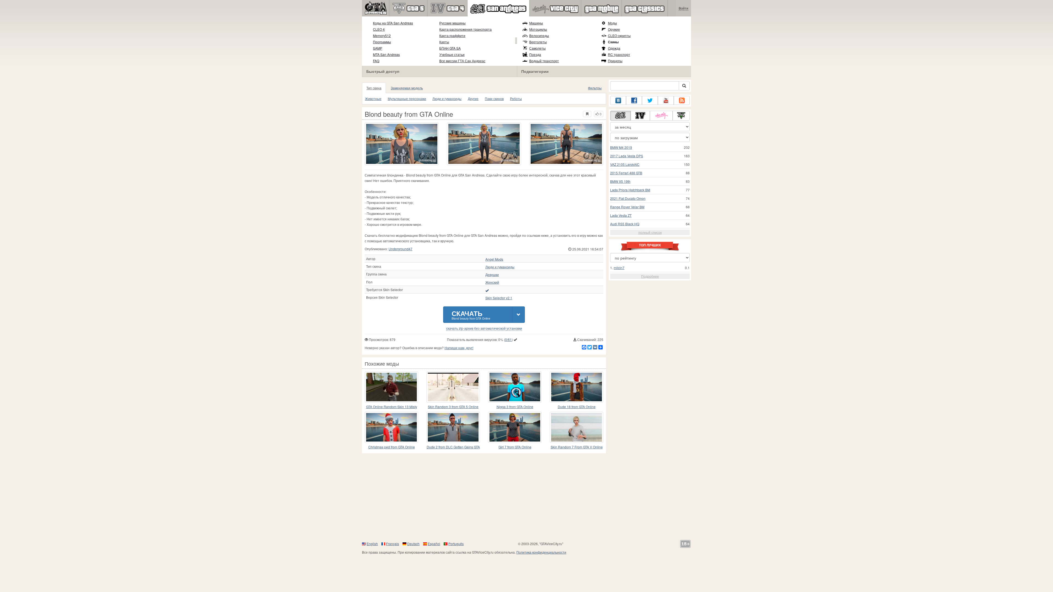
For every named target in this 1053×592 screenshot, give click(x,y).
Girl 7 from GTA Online (515, 447)
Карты (444, 41)
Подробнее (650, 276)
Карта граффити (452, 35)
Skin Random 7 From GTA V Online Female (577, 447)
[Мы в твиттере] (650, 100)
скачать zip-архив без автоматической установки (484, 328)
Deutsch (413, 543)
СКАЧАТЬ (471, 314)
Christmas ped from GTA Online (391, 447)
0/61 (508, 339)
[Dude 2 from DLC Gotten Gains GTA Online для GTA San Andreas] (453, 427)
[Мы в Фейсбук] (634, 100)
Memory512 (382, 35)
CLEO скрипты (619, 35)
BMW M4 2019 (621, 147)
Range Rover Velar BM (627, 206)
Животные (373, 98)
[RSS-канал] (682, 100)
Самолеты (537, 48)
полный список (650, 232)
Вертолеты (538, 41)
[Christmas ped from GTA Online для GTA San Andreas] (391, 427)
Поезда (535, 54)
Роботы (516, 98)
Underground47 (400, 248)
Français (392, 543)
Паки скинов (494, 98)
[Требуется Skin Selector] (487, 290)
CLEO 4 (379, 29)
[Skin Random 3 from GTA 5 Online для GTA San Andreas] (453, 387)
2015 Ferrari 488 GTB (626, 172)
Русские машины (452, 23)
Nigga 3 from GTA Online (515, 406)
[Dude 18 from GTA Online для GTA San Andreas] (576, 387)
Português (456, 543)
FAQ (376, 60)
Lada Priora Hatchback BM (630, 189)
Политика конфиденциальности (541, 552)
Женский (492, 282)
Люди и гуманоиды (447, 98)
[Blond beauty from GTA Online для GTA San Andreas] (402, 144)
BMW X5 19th (620, 181)
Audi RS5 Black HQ (624, 223)
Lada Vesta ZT (621, 215)
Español (434, 543)
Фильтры (595, 88)
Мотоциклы (538, 29)
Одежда (614, 48)
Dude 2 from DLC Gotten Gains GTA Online (453, 447)
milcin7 (619, 267)
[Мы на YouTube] (666, 100)
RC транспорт (619, 54)
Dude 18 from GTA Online (577, 406)
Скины (613, 41)
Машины (536, 23)
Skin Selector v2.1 (498, 298)
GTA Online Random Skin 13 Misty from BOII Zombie (391, 406)
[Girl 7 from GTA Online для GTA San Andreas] (515, 427)
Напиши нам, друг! (459, 347)
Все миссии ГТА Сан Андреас (462, 60)
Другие (473, 98)
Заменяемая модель (407, 88)
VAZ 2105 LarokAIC (624, 164)
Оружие (614, 29)
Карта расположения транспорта (465, 29)
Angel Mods (494, 259)
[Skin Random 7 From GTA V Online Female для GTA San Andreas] (576, 427)
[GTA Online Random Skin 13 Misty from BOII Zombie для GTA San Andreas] (391, 387)
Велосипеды (539, 35)
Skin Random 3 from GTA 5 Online (453, 406)
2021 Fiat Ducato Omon (628, 198)
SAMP (377, 48)
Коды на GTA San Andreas (393, 23)
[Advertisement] (526, 497)
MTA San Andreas (386, 54)
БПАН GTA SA (450, 48)
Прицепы (615, 60)
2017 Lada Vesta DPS (626, 155)
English (372, 543)
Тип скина (373, 88)
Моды (612, 23)
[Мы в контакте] (618, 100)
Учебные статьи (452, 54)
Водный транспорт (544, 60)
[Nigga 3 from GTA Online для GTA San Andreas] (515, 387)
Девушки (492, 274)
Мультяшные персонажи (407, 98)
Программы (382, 41)
